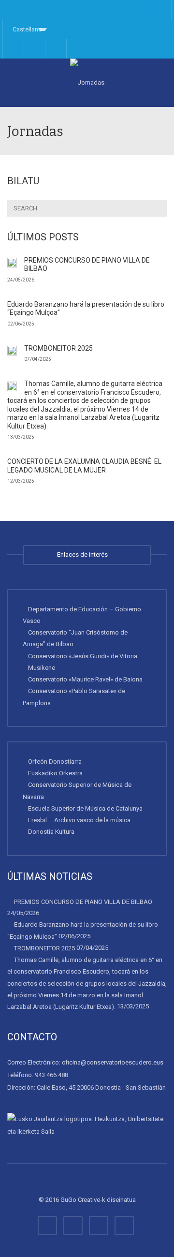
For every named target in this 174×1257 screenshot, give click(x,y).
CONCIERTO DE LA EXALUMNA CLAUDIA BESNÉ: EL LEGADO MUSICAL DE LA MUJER (84, 466)
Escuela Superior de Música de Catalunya (85, 808)
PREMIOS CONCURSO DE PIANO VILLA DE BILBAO (83, 901)
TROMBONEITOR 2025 (58, 348)
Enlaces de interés (84, 554)
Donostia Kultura (51, 831)
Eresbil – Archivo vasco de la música (79, 820)
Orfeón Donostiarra (55, 761)
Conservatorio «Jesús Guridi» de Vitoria (82, 655)
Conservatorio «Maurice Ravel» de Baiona (85, 679)
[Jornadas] (87, 83)
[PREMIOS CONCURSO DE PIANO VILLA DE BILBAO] (12, 262)
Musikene (41, 667)
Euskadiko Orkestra (55, 773)
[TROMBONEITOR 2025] (12, 350)
